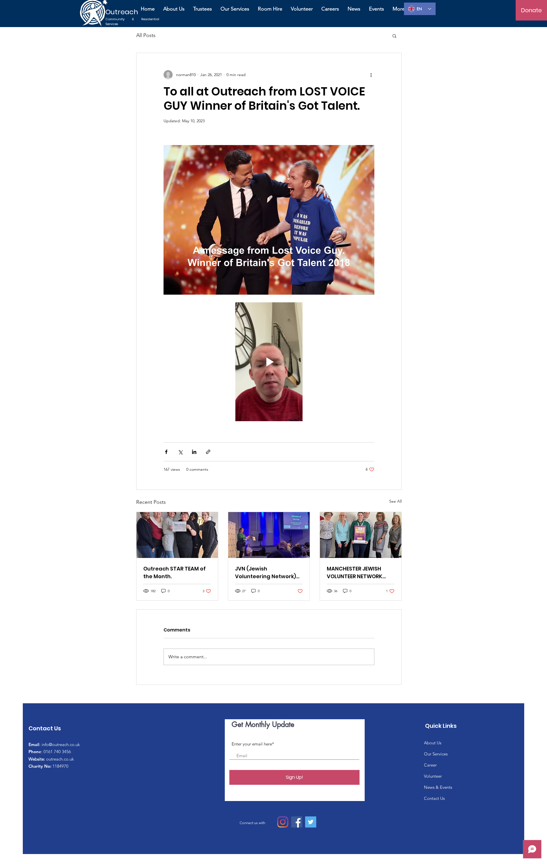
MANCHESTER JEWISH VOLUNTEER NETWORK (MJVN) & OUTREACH (354, 572)
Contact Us (434, 798)
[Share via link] (208, 452)
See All (395, 501)
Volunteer (433, 776)
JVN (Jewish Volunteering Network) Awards (265, 572)
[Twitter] (310, 822)
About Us (432, 742)
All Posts (146, 35)
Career (430, 765)
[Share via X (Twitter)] (180, 452)
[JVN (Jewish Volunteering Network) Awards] (269, 535)
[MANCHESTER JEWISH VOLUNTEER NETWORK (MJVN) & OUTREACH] (360, 535)
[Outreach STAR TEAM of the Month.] (177, 535)
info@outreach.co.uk (61, 744)
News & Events (438, 787)
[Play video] (269, 361)
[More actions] (371, 74)
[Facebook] (296, 822)
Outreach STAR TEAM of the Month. (174, 572)
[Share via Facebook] (166, 452)
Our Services (436, 754)
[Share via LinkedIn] (194, 452)
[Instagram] (282, 822)
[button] (394, 35)
